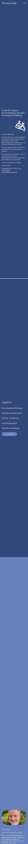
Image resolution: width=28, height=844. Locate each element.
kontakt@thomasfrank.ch (9, 172)
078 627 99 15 (6, 170)
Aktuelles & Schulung (10, 428)
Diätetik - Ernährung (10, 418)
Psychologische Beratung (12, 408)
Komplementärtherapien (12, 413)
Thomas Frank (9, 3)
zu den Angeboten (9, 434)
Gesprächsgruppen (9, 423)
